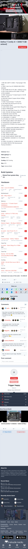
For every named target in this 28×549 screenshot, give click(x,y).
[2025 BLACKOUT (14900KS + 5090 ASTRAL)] (14, 416)
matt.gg (9, 308)
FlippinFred (8, 330)
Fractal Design (5, 238)
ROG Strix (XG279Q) (11, 270)
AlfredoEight (8, 320)
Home (8, 11)
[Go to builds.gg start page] (4, 1)
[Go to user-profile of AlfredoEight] (3, 320)
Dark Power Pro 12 (12, 231)
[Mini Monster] (20, 514)
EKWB (2, 262)
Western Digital (5, 223)
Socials (11, 524)
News (12, 522)
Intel (2, 188)
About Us (12, 531)
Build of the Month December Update (9, 491)
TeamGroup (4, 203)
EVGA (2, 213)
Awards (15, 524)
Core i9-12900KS (9, 188)
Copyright (14, 532)
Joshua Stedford (9, 340)
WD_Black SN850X (16, 223)
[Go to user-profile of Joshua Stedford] (3, 340)
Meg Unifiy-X (7, 195)
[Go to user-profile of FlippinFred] (3, 331)
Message (14, 382)
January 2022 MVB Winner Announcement (11, 488)
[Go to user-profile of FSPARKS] (3, 350)
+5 (18, 308)
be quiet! (3, 231)
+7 (18, 330)
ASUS (2, 270)
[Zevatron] (9, 514)
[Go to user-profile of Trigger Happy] (14, 372)
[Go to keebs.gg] (17, 1)
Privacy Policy (8, 532)
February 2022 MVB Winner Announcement (11, 484)
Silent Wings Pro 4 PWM (13, 245)
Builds (14, 11)
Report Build (8, 431)
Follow (15, 378)
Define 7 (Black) (14, 238)
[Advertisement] (14, 449)
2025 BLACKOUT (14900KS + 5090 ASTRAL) (13, 423)
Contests (9, 528)
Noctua (3, 254)
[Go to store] (26, 188)
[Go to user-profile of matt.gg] (3, 308)
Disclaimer (20, 532)
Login (25, 1)
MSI (2, 195)
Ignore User (22, 431)
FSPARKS (7, 350)
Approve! (23, 47)
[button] (24, 23)
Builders (20, 524)
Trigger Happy (14, 385)
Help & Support (19, 531)
